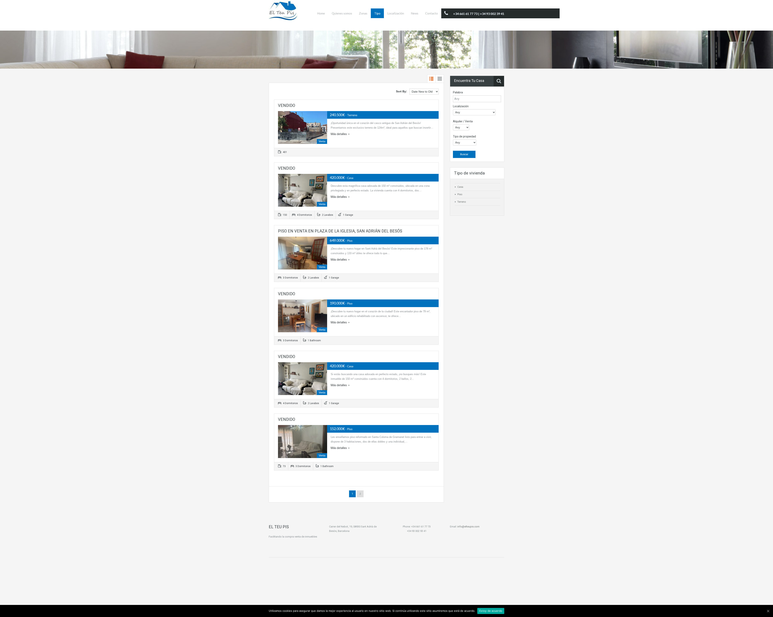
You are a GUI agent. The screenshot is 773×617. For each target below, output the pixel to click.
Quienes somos (342, 13)
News (414, 13)
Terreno (461, 201)
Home (321, 13)
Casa (460, 186)
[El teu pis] (283, 12)
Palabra (458, 92)
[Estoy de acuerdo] (768, 611)
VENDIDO (286, 105)
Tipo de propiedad (464, 136)
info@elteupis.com (468, 526)
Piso (459, 194)
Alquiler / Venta (463, 121)
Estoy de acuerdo (490, 610)
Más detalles (339, 134)
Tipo (377, 13)
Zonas (363, 13)
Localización (395, 13)
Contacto (431, 13)
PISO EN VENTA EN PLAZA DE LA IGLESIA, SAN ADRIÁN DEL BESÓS (340, 231)
